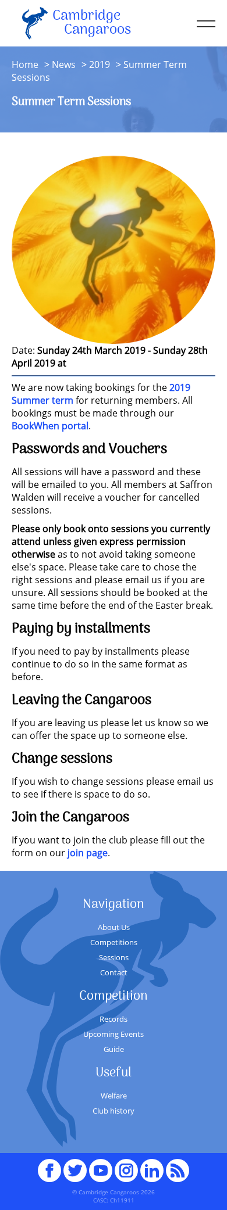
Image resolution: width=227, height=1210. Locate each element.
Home (25, 64)
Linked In (152, 1170)
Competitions (113, 942)
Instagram (126, 1165)
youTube (100, 1165)
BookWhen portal (50, 425)
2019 (99, 64)
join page (88, 852)
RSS (177, 1165)
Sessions (114, 957)
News (64, 64)
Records (113, 1019)
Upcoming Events (113, 1034)
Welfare (114, 1095)
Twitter (75, 1165)
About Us (114, 927)
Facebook (49, 1165)
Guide (114, 1049)
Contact (113, 972)
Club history (113, 1110)
